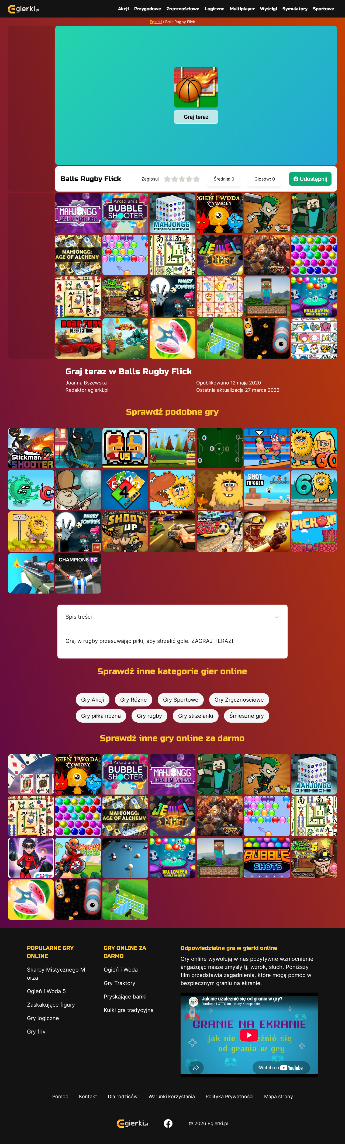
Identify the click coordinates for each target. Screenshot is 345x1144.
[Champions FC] (78, 573)
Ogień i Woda (121, 969)
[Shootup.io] (125, 531)
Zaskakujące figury (51, 1004)
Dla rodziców (123, 1096)
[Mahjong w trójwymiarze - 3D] (172, 213)
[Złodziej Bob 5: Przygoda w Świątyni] (125, 296)
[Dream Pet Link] (220, 296)
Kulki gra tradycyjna (129, 1010)
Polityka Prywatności (229, 1096)
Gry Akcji (92, 699)
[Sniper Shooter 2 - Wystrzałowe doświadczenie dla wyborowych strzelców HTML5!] (31, 573)
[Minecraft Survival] (267, 296)
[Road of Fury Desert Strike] (78, 338)
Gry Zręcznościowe (239, 699)
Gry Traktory (119, 983)
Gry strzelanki (195, 716)
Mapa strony (278, 1096)
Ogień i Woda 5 (46, 991)
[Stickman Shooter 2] (31, 448)
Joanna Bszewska (86, 383)
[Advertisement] (31, 107)
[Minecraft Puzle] (314, 213)
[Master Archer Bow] (172, 448)
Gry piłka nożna (101, 716)
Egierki (156, 21)
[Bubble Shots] (267, 858)
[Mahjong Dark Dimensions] (78, 213)
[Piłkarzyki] (220, 448)
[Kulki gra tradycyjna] (314, 255)
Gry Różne (133, 699)
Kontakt (88, 1096)
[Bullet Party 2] (267, 531)
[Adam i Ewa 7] (172, 490)
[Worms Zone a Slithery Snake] (267, 338)
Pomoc (60, 1096)
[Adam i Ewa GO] (314, 448)
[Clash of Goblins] (267, 213)
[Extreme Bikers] (78, 858)
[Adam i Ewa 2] (31, 531)
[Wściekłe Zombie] (172, 296)
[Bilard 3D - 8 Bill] (125, 858)
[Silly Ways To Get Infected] (31, 490)
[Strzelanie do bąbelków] (314, 296)
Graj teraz (196, 117)
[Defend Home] (125, 338)
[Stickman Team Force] (78, 448)
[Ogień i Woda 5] (220, 213)
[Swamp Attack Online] (78, 490)
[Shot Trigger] (267, 490)
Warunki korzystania (172, 1096)
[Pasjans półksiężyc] (31, 774)
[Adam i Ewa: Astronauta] (220, 490)
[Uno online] (125, 490)
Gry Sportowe (180, 699)
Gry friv (36, 1031)
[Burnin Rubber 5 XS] (172, 531)
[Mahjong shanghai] (172, 255)
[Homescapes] (220, 338)
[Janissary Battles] (125, 448)
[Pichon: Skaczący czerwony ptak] (314, 531)
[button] (172, 617)
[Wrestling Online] (267, 448)
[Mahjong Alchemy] (78, 255)
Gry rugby (149, 716)
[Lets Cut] (172, 338)
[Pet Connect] (314, 338)
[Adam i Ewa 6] (314, 490)
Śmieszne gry (246, 716)
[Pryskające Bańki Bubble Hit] (125, 255)
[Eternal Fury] (267, 255)
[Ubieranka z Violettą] (31, 858)
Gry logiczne (43, 1018)
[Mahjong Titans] (78, 296)
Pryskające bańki (125, 996)
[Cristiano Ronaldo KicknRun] (220, 531)
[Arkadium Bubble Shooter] (125, 213)
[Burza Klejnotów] (220, 255)
